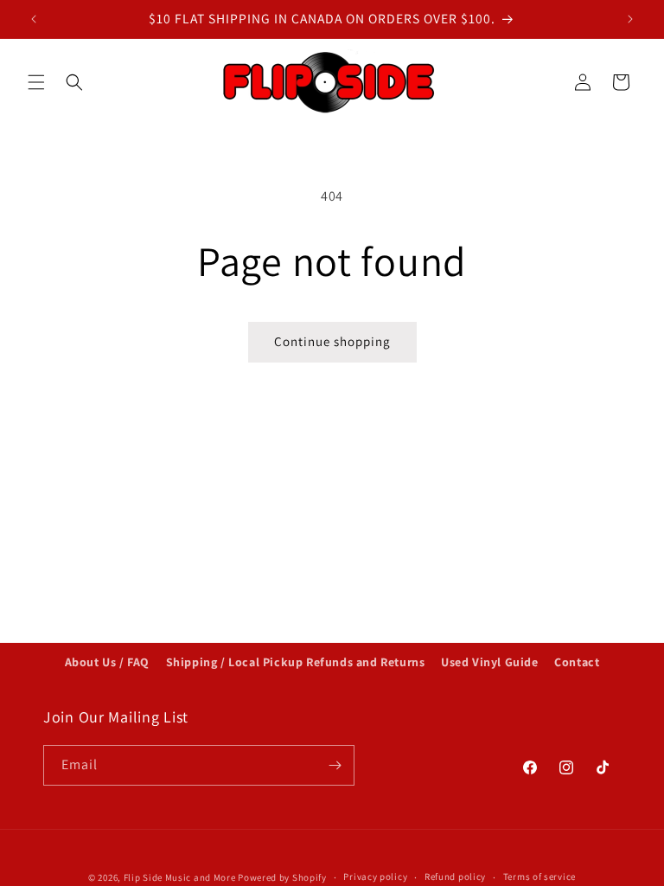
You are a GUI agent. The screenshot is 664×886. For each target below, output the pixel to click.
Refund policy (455, 876)
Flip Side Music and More (180, 877)
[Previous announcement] (34, 19)
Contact (576, 662)
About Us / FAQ (107, 662)
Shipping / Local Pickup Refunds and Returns (295, 662)
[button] (36, 82)
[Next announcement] (630, 19)
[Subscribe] (335, 765)
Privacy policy (375, 876)
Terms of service (539, 876)
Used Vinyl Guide (490, 662)
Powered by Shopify (282, 877)
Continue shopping (332, 341)
